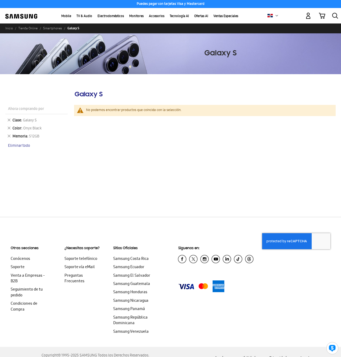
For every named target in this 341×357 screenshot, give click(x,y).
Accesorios (156, 16)
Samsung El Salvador (131, 276)
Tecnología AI (179, 16)
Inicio (9, 28)
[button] (276, 16)
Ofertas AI (201, 16)
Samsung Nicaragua (130, 301)
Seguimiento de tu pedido (27, 293)
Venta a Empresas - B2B (28, 279)
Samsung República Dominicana (130, 321)
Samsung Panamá (129, 309)
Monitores (136, 16)
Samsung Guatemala (131, 284)
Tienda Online (28, 28)
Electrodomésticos (111, 16)
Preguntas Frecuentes (74, 279)
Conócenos (20, 259)
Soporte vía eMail (79, 267)
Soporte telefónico (80, 259)
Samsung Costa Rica (131, 259)
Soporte (18, 267)
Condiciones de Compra (24, 307)
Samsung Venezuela (131, 332)
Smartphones (52, 28)
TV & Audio (84, 16)
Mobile (66, 16)
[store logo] (21, 13)
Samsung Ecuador (128, 267)
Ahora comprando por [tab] (26, 109)
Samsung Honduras (130, 292)
